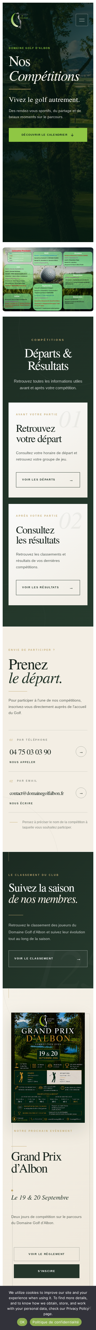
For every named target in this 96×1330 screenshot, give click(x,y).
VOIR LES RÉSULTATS (48, 587)
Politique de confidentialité (56, 1322)
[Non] (89, 1308)
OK (22, 1322)
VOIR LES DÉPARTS (48, 480)
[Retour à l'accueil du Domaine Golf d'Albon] (19, 20)
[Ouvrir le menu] (82, 20)
